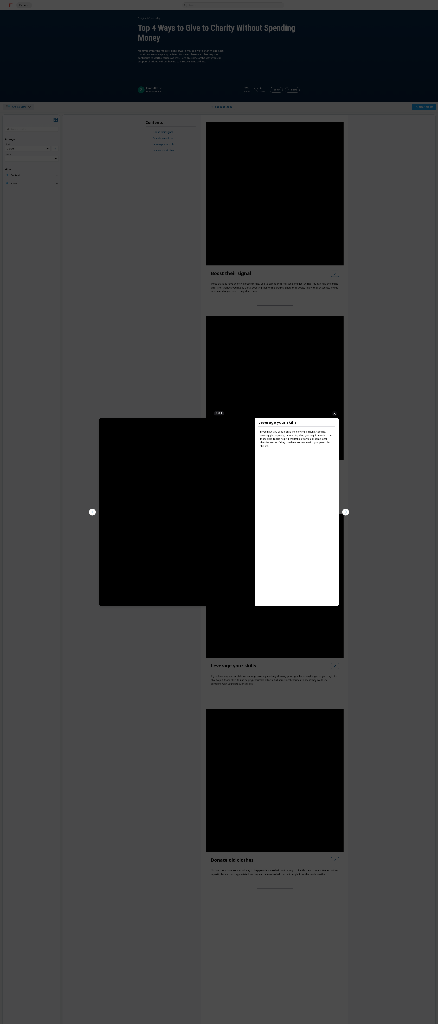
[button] (92, 512)
